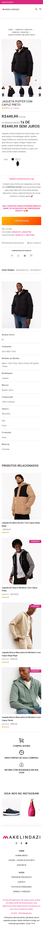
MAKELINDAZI (33, 206)
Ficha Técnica (8, 270)
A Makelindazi (22, 855)
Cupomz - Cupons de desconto (21, 860)
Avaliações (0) (22, 270)
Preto (18, 159)
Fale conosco (35, 243)
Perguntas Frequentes (13, 243)
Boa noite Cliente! (7, 2)
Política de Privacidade (21, 887)
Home (10, 29)
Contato (21, 882)
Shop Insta (21, 865)
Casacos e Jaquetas (23, 29)
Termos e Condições (21, 892)
